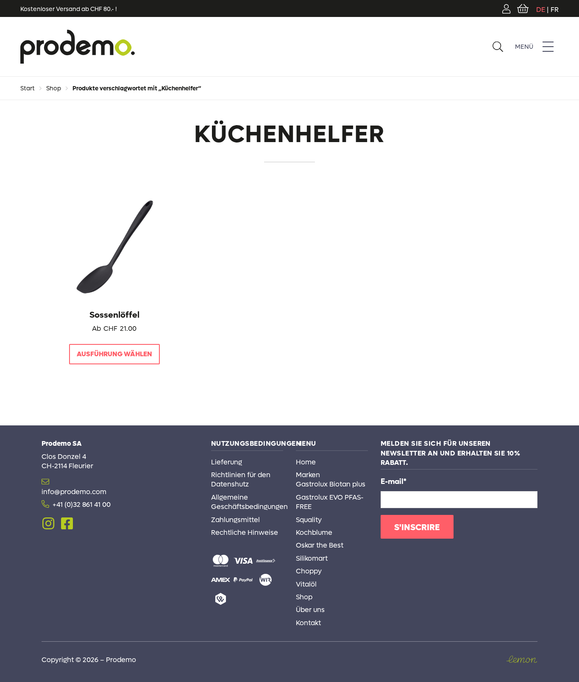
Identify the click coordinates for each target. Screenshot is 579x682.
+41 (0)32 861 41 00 (82, 504)
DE (540, 9)
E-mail (393, 481)
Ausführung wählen (114, 353)
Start (27, 88)
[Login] (506, 8)
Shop (53, 88)
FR (555, 9)
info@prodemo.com (74, 491)
